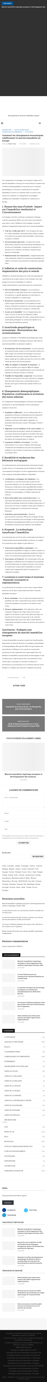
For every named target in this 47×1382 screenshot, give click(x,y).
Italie (16, 875)
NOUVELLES (23, 881)
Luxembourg (6, 878)
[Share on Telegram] (37, 677)
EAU (36, 869)
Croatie (23, 869)
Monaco (33, 878)
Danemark (30, 869)
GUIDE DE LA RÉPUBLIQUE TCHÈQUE (24, 1100)
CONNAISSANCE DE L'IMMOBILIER (24, 1056)
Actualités (10, 866)
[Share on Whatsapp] (35, 677)
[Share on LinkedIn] (33, 677)
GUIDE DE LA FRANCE (24, 1091)
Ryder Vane (12, 144)
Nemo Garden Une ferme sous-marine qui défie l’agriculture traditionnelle (28, 1018)
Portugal (5, 884)
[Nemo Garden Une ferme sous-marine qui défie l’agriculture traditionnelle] (8, 1019)
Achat (4, 866)
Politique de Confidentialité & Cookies (23, 1350)
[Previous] (15, 3)
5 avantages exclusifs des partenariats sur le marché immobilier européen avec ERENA (23, 1334)
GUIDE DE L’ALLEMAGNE (24, 1105)
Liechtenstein (30, 875)
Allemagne (25, 866)
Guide (34, 872)
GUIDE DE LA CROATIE (24, 1086)
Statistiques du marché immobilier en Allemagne (23, 1358)
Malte (28, 878)
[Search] (45, 123)
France (24, 872)
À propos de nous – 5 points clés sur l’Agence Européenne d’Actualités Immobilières (23, 1339)
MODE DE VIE (24, 1132)
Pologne (39, 881)
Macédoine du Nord (18, 878)
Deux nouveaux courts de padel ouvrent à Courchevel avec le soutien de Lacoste (29, 1306)
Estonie (11, 872)
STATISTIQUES (24, 1156)
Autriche (39, 866)
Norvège (15, 881)
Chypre (18, 869)
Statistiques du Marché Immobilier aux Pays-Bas (23, 1355)
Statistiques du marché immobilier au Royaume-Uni (23, 1353)
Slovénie (12, 887)
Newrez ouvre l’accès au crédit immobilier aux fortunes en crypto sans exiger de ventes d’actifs (30, 1293)
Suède (23, 887)
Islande (10, 875)
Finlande (18, 872)
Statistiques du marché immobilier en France (23, 1368)
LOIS (24, 1127)
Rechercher (6, 853)
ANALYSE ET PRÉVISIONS (24, 1042)
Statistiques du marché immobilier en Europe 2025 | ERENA (23, 1366)
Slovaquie (5, 887)
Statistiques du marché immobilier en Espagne (23, 1363)
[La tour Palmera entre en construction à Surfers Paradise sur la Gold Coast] (8, 977)
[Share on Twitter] (29, 677)
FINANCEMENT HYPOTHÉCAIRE (24, 1066)
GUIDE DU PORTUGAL (24, 1115)
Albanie (17, 866)
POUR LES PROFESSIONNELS (24, 1151)
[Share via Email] (39, 677)
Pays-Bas (31, 881)
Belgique (5, 869)
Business (24, 1047)
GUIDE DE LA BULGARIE (24, 1081)
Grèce (30, 872)
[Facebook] (32, 123)
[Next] (18, 3)
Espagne (5, 872)
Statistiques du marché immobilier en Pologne (23, 1373)
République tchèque (33, 884)
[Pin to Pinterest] (31, 677)
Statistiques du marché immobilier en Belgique (23, 1360)
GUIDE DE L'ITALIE (24, 1071)
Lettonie (21, 875)
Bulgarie (12, 869)
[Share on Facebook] (27, 677)
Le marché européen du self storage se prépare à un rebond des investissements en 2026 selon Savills (22, 918)
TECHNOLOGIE (24, 1166)
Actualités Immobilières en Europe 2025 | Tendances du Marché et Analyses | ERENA (23, 1344)
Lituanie (38, 875)
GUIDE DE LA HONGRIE (24, 1095)
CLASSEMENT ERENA (24, 1052)
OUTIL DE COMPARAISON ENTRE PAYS (24, 1146)
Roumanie (12, 884)
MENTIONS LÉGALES (23, 1347)
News (24, 1136)
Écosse (34, 887)
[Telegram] (36, 123)
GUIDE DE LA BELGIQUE (24, 1076)
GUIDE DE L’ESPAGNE (24, 1110)
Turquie (28, 887)
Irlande (4, 875)
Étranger (5, 890)
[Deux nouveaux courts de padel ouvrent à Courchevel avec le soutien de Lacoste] (8, 1307)
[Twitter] (34, 123)
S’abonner (7, 1203)
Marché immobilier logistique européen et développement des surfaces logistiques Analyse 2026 (23, 904)
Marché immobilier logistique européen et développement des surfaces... (23, 775)
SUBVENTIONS (24, 1161)
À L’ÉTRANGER (24, 1037)
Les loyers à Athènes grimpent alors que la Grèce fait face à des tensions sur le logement (31, 1004)
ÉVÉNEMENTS (24, 1061)
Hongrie (40, 872)
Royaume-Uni (21, 884)
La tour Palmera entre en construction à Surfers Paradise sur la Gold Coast (30, 976)
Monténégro (6, 881)
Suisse (18, 887)
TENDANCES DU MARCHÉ (24, 1171)
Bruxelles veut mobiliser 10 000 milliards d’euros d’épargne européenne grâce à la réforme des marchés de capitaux (30, 1245)
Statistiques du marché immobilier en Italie (23, 1371)
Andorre (32, 866)
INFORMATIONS (10, 1120)
